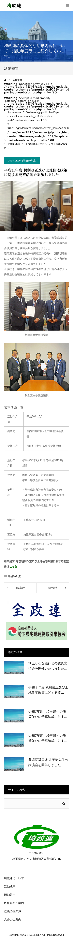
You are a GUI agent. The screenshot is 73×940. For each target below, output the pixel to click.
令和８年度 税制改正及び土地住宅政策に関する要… (48, 690)
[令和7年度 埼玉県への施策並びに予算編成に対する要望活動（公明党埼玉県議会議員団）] (14, 719)
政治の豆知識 (12, 911)
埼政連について (14, 878)
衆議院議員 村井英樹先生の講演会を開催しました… (48, 762)
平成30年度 (29, 160)
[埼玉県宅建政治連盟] (14, 6)
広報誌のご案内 (14, 903)
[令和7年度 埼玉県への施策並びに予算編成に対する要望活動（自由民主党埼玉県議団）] (14, 743)
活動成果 (9, 886)
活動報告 (9, 894)
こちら (13, 566)
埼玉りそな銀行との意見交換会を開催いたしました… (47, 666)
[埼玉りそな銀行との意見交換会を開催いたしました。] (14, 671)
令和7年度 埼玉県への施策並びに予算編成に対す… (47, 714)
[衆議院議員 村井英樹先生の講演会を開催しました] (14, 767)
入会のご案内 (12, 919)
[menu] (67, 5)
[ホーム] (5, 80)
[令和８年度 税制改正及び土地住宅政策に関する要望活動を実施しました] (14, 695)
